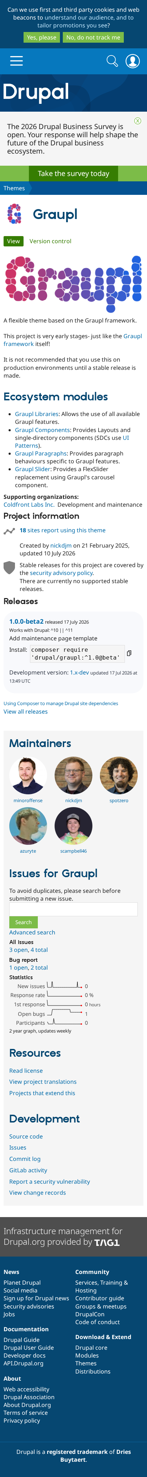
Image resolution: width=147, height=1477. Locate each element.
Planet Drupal (22, 1282)
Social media (20, 1290)
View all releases (26, 711)
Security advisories (29, 1306)
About (12, 1378)
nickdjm (61, 545)
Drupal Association (29, 1397)
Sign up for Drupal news (36, 1298)
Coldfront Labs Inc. (29, 504)
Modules (87, 1355)
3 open (18, 950)
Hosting (86, 1290)
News (11, 1272)
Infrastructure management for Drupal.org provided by (63, 1236)
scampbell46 (73, 851)
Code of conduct (97, 1322)
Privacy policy (22, 1420)
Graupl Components (42, 430)
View (15, 241)
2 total (39, 967)
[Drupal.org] (73, 93)
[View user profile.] (28, 792)
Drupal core (91, 1347)
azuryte (28, 851)
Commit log (25, 1159)
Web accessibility (26, 1389)
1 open (18, 967)
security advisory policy (61, 573)
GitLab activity (28, 1170)
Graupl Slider (32, 469)
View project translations (43, 1082)
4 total (39, 950)
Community (92, 1272)
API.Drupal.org (24, 1363)
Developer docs (25, 1355)
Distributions (93, 1371)
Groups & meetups (101, 1306)
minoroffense (28, 800)
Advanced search (32, 932)
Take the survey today (73, 173)
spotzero (119, 800)
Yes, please (41, 37)
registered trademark (77, 1452)
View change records (37, 1192)
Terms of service (26, 1413)
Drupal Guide (22, 1340)
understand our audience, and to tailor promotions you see (85, 21)
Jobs (9, 1314)
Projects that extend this (42, 1093)
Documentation (26, 1329)
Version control (50, 241)
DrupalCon (90, 1314)
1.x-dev (79, 672)
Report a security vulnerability (49, 1181)
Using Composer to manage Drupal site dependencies (61, 703)
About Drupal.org (27, 1405)
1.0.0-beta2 (26, 621)
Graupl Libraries (37, 414)
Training (111, 1282)
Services (86, 1282)
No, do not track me (93, 37)
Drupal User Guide (29, 1347)
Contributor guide (99, 1298)
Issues (17, 1147)
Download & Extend (103, 1337)
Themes (14, 188)
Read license (26, 1071)
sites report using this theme (63, 530)
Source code (26, 1136)
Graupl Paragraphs (41, 453)
